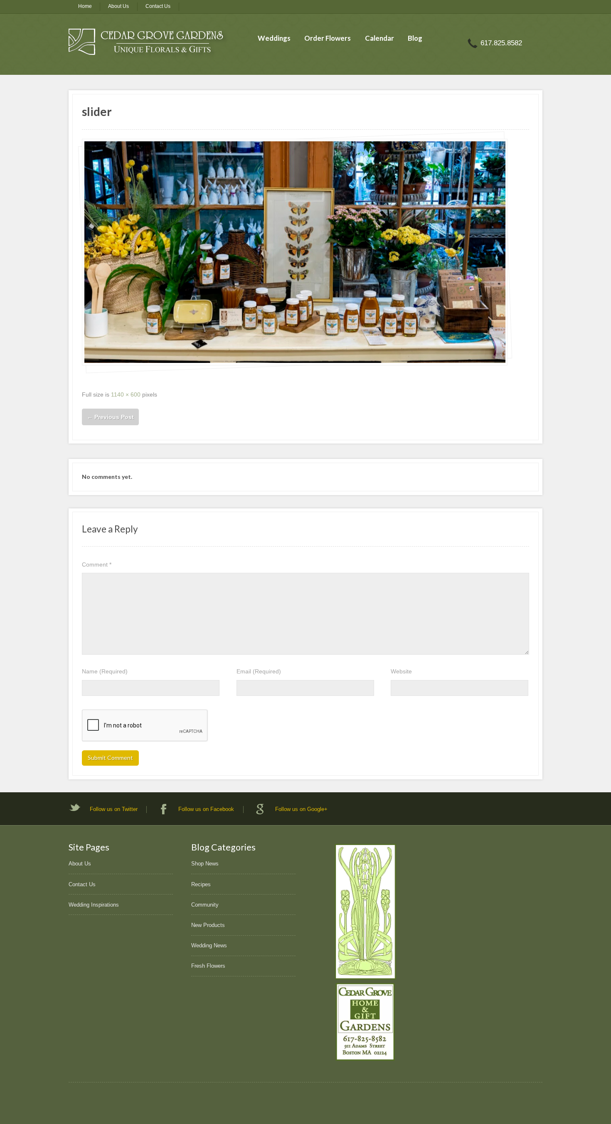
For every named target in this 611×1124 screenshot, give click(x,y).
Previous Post (110, 417)
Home (85, 6)
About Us (118, 6)
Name (105, 671)
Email (259, 671)
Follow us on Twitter (114, 809)
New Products (208, 925)
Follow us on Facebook (206, 809)
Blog (415, 38)
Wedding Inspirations (94, 905)
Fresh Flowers (208, 966)
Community (205, 905)
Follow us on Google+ (301, 809)
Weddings (274, 38)
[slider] (295, 252)
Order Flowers (327, 38)
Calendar (379, 38)
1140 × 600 (125, 394)
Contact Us (157, 6)
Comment (96, 564)
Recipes (201, 884)
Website (401, 671)
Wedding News (209, 945)
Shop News (205, 863)
